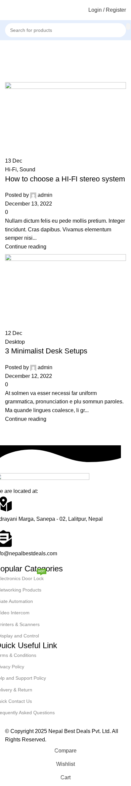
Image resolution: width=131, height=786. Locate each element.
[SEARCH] (128, 26)
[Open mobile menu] (8, 10)
